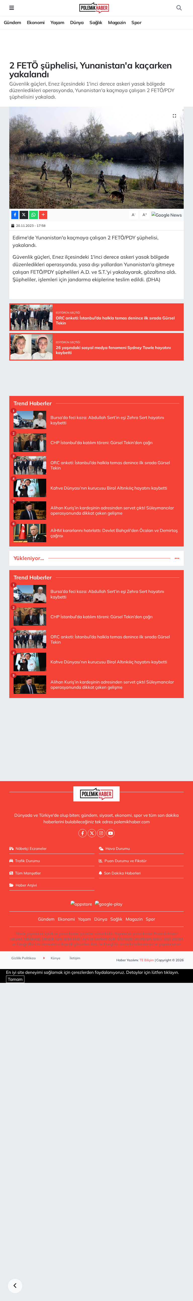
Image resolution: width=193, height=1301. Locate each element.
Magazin (117, 22)
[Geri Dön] (15, 1285)
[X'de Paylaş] (24, 215)
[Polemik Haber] (94, 7)
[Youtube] (110, 833)
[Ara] (179, 8)
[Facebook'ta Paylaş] (14, 215)
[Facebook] (82, 833)
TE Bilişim (146, 960)
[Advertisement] (96, 737)
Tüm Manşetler (28, 873)
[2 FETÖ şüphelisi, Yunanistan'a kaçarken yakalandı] (96, 158)
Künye (55, 958)
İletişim (75, 958)
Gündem (12, 22)
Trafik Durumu (27, 860)
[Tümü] (177, 558)
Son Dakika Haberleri (122, 873)
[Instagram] (101, 833)
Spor (136, 22)
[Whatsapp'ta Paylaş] (33, 215)
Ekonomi (36, 22)
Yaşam (57, 22)
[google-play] (109, 903)
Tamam (15, 979)
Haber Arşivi (26, 885)
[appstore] (81, 903)
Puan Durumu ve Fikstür (126, 860)
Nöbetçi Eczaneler (31, 848)
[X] (92, 833)
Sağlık (95, 22)
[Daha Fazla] (43, 215)
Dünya (77, 22)
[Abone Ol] (167, 214)
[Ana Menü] (11, 8)
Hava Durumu (118, 848)
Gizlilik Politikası (23, 958)
